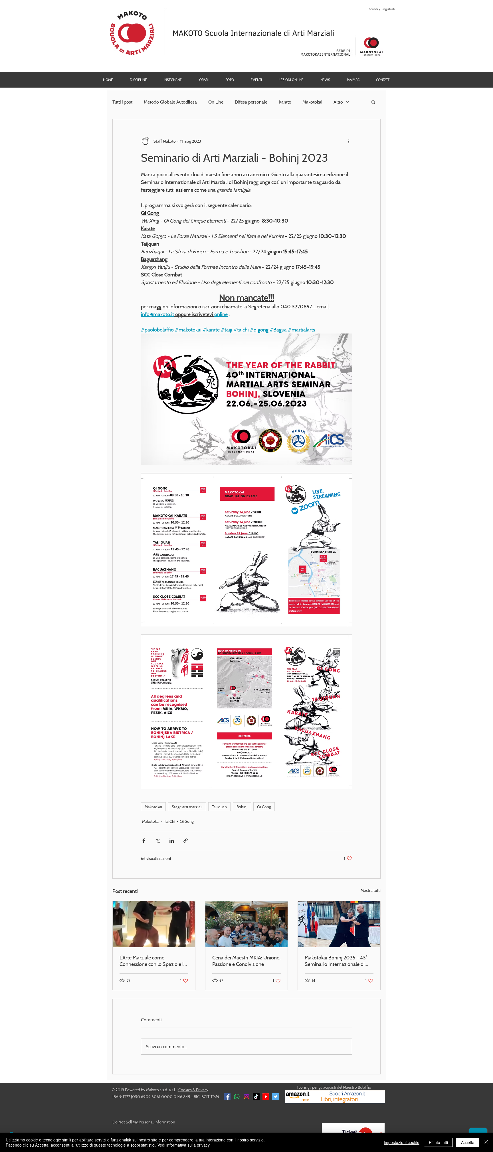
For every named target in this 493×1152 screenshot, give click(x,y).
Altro (338, 102)
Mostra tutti (371, 890)
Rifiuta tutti (438, 1142)
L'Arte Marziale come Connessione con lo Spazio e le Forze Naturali (153, 960)
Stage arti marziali (187, 806)
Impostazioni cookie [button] (401, 1142)
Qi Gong (264, 806)
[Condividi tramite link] (185, 840)
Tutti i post (122, 102)
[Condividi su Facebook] (143, 840)
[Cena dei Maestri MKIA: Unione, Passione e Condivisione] (246, 924)
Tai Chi (169, 821)
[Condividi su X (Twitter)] (157, 840)
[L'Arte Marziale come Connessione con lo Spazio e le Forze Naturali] (154, 924)
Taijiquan (219, 806)
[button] (229, 79)
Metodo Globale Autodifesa (170, 102)
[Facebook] (227, 1096)
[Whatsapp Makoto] (236, 1096)
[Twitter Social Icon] (275, 1096)
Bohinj (242, 806)
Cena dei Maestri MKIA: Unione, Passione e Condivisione (246, 960)
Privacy (202, 1089)
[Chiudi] (486, 1142)
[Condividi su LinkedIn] (171, 840)
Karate (285, 102)
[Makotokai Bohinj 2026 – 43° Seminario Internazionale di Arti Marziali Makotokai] (339, 924)
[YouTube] (265, 1096)
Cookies (185, 1089)
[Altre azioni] (348, 141)
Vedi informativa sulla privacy (183, 1145)
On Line (215, 102)
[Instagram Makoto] (246, 1096)
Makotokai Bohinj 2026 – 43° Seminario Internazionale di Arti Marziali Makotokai (336, 960)
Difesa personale (251, 102)
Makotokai (312, 102)
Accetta (467, 1142)
